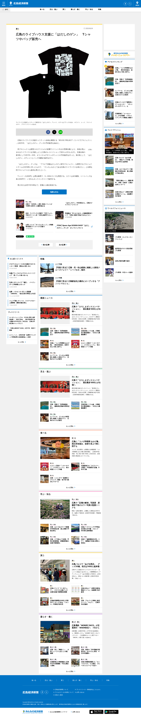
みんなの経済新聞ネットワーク (33, 711)
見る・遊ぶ (53, 9)
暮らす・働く (75, 9)
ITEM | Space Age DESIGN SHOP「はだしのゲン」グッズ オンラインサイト (73, 226)
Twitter (130, 4)
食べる (42, 9)
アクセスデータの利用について (64, 692)
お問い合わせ (80, 692)
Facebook (125, 4)
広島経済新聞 (18, 4)
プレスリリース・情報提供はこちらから (88, 689)
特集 (99, 9)
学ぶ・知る (89, 9)
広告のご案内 (59, 695)
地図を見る (54, 192)
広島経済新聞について (61, 689)
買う (64, 9)
